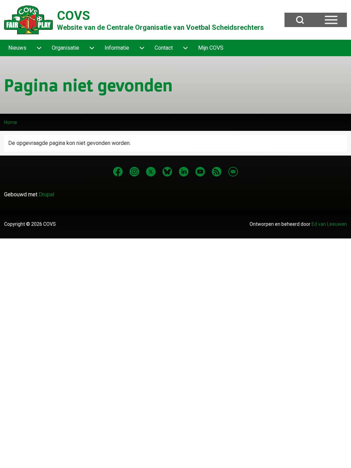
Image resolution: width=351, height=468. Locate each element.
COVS (73, 16)
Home (10, 122)
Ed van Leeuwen (329, 224)
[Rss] (216, 172)
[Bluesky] (167, 172)
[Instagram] (134, 172)
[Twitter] (151, 172)
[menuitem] (17, 48)
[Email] (233, 172)
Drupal (46, 194)
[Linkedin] (184, 172)
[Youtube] (200, 172)
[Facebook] (118, 172)
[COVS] (28, 19)
